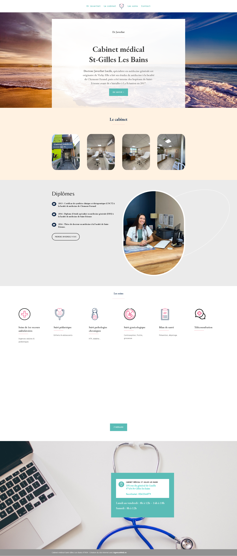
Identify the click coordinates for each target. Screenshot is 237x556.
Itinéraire (118, 427)
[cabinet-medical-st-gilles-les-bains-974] (136, 169)
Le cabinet (110, 6)
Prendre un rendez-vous (65, 237)
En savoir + (118, 92)
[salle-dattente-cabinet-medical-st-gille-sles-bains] (171, 169)
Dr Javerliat (94, 6)
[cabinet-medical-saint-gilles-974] (66, 169)
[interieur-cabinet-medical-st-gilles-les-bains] (101, 169)
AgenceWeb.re (120, 552)
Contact (145, 6)
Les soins (133, 6)
